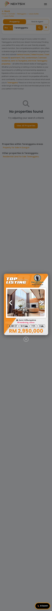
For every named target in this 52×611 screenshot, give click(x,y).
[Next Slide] (41, 302)
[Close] (26, 339)
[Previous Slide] (10, 302)
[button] (26, 302)
